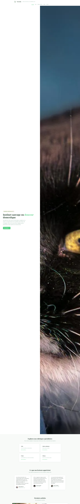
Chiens (47, 4)
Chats (44, 4)
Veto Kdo (19, 1)
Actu (35, 4)
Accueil (33, 4)
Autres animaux (40, 4)
